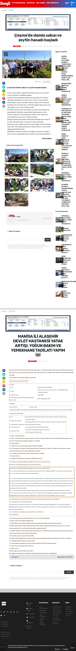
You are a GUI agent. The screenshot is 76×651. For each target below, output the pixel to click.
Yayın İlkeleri (4, 624)
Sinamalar (56, 615)
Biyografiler (69, 611)
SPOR (41, 621)
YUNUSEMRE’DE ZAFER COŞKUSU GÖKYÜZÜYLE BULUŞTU (66, 248)
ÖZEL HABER (40, 3)
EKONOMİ (11, 10)
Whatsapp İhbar (5, 634)
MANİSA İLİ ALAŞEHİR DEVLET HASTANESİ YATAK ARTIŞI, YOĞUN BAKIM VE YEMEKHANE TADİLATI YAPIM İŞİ (66, 161)
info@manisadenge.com (23, 220)
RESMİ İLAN (31, 3)
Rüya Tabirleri (70, 613)
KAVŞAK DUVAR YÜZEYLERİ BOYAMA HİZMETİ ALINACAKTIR (66, 87)
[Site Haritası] (2, 615)
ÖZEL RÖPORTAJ (53, 3)
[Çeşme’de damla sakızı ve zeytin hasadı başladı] (26, 64)
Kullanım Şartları (5, 632)
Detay (58, 649)
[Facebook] (2, 612)
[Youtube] (11, 612)
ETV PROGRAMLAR (18, 3)
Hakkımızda (4, 622)
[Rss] (18, 612)
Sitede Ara (69, 607)
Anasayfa (4, 10)
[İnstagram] (8, 612)
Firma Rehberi (57, 620)
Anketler (68, 609)
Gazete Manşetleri (56, 622)
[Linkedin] (14, 612)
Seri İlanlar (56, 617)
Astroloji (68, 615)
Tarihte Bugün (57, 613)
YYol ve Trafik (57, 609)
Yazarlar (32, 614)
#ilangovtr (15, 557)
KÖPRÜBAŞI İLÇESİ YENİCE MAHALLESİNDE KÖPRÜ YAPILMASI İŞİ (66, 177)
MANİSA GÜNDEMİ (42, 623)
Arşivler (31, 617)
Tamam (65, 649)
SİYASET (42, 618)
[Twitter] (5, 612)
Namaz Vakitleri (57, 611)
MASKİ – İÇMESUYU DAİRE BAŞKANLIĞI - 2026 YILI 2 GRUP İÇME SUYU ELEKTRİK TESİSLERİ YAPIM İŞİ (66, 142)
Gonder (47, 239)
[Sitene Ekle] (5, 615)
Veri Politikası (5, 626)
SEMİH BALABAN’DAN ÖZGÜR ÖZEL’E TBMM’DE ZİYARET (66, 260)
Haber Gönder (5, 636)
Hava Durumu (57, 607)
